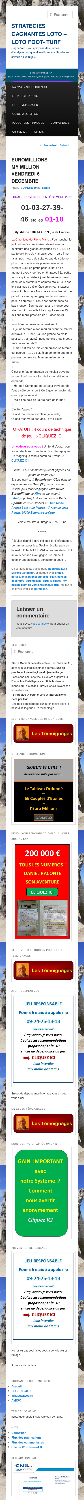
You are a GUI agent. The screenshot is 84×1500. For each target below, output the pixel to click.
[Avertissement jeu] (42, 1040)
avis (24, 577)
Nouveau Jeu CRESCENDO (29, 87)
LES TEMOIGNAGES (25, 105)
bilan (53, 577)
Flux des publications (26, 1437)
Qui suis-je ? (20, 131)
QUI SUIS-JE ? (21, 1391)
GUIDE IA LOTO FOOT (26, 113)
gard (46, 581)
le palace (55, 581)
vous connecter (40, 623)
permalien (40, 589)
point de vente (30, 585)
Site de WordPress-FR (26, 1447)
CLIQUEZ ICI (20, 460)
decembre (17, 581)
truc (56, 585)
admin (46, 188)
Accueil (16, 1386)
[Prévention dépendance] (42, 1297)
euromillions (33, 581)
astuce (15, 577)
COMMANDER (60, 122)
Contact (38, 131)
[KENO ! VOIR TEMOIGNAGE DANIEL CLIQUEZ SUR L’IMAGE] (42, 891)
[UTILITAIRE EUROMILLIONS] (42, 791)
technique (46, 585)
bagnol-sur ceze (38, 577)
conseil (62, 577)
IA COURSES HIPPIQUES (28, 122)
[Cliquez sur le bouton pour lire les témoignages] (42, 970)
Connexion (18, 1433)
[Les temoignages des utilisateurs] (42, 733)
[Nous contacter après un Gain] (42, 1193)
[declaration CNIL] (42, 1478)
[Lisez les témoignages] (42, 1123)
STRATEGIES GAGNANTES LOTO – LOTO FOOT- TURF (39, 34)
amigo (59, 573)
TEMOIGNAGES (22, 1395)
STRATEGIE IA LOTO (25, 96)
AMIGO (16, 1400)
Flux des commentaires (27, 1442)
